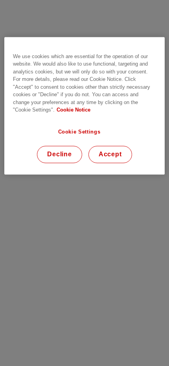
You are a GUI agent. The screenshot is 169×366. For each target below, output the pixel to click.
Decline (59, 154)
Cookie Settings (79, 132)
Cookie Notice (73, 110)
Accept (110, 154)
